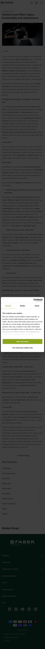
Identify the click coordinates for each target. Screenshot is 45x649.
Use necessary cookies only (22, 348)
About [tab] (37, 306)
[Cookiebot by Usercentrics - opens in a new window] (33, 300)
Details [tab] (22, 306)
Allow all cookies (22, 341)
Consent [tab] (8, 306)
